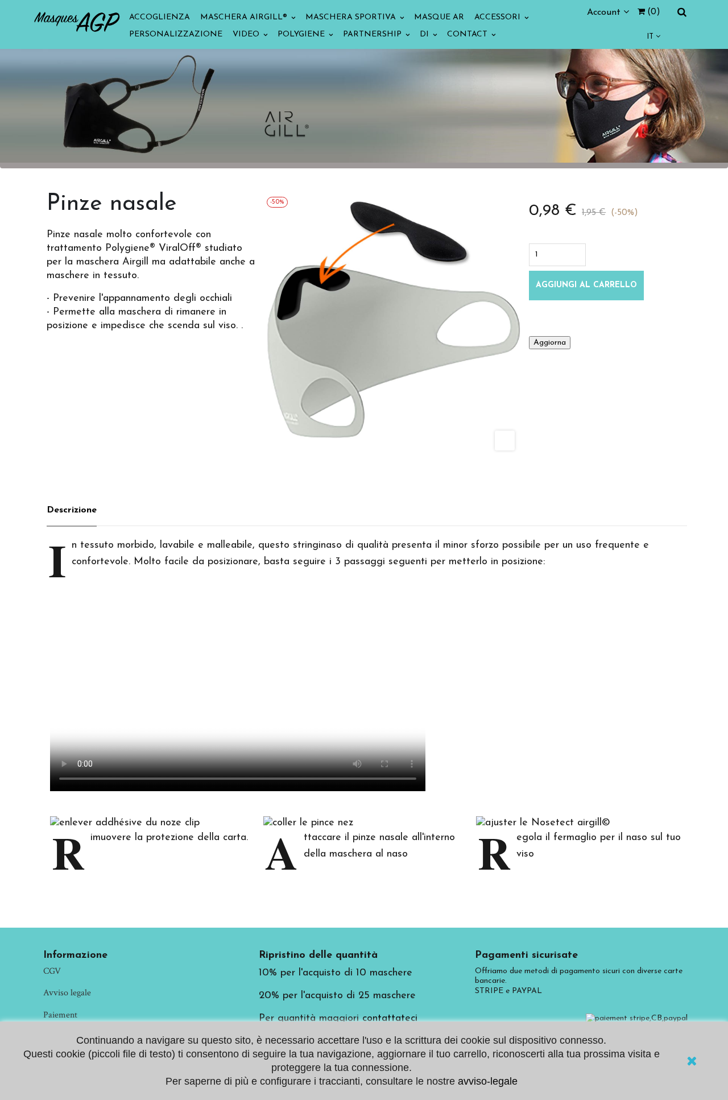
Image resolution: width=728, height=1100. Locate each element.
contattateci (389, 1019)
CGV (52, 971)
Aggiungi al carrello (586, 285)
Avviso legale (67, 993)
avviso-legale (488, 1081)
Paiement (60, 1015)
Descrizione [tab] (72, 510)
